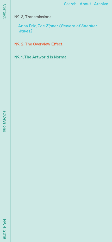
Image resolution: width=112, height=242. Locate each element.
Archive (101, 4)
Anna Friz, (57, 29)
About (85, 4)
